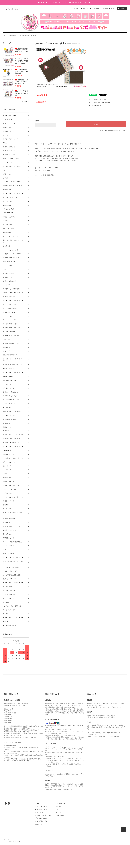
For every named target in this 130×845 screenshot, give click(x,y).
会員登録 (105, 8)
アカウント (86, 8)
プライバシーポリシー (42, 818)
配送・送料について (41, 809)
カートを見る (60, 812)
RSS (36, 824)
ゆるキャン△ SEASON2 (29, 35)
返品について (104, 130)
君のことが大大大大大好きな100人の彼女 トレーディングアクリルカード (21, 49)
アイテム (123, 8)
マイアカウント (60, 803)
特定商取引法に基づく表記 (117, 130)
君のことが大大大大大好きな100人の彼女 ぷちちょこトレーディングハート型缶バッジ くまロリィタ (21, 61)
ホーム (78, 8)
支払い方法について (41, 806)
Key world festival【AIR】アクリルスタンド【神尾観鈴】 (21, 71)
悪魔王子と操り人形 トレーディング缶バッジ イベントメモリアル (22, 81)
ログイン (113, 8)
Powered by (5, 842)
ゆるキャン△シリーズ (15, 35)
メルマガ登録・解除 (41, 821)
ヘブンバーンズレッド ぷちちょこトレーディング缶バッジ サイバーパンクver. (22, 92)
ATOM (41, 824)
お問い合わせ (95, 8)
